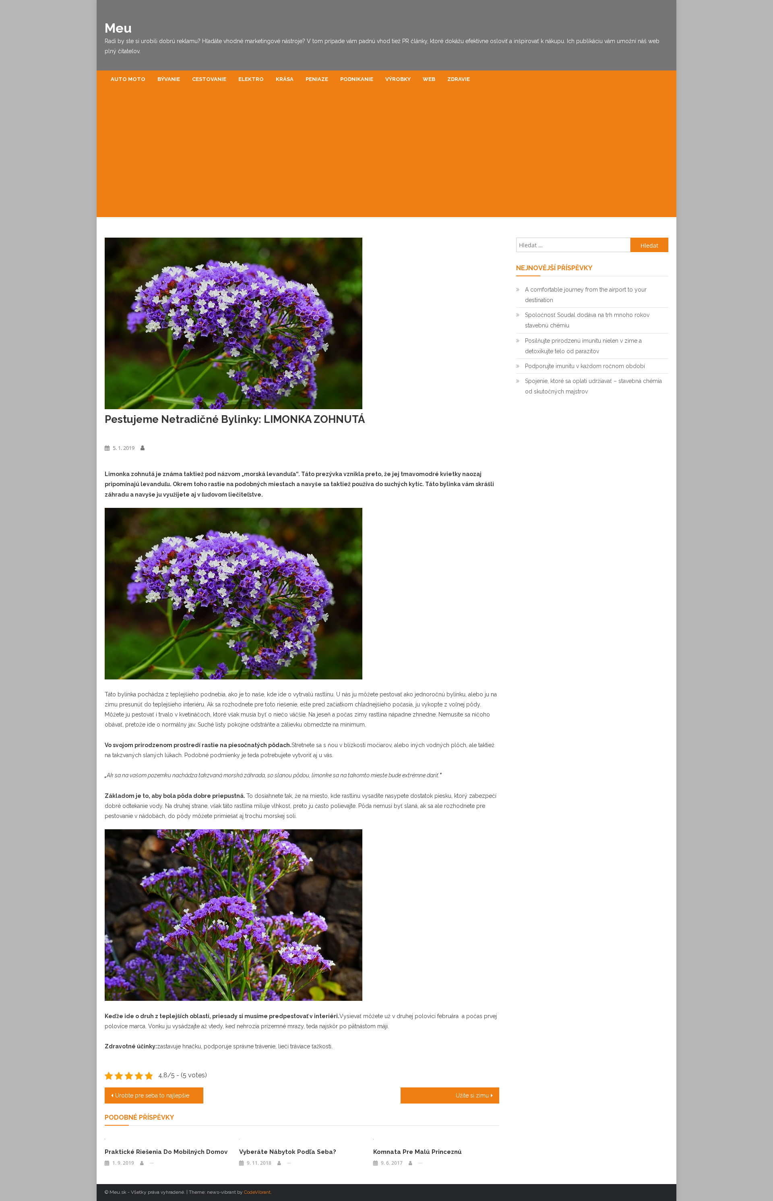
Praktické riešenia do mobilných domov (166, 1151)
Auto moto (128, 79)
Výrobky (398, 79)
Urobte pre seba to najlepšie (152, 1095)
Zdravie (458, 79)
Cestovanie (209, 79)
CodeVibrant (257, 1192)
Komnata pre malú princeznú (417, 1151)
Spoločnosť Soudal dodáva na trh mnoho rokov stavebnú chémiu (587, 320)
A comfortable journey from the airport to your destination (586, 294)
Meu (118, 28)
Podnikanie (356, 79)
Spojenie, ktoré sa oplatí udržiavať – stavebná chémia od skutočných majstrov (593, 386)
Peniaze (317, 79)
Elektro (251, 79)
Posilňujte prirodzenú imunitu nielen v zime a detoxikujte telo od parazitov (583, 346)
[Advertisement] (386, 156)
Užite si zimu (472, 1095)
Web (429, 79)
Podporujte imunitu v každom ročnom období (585, 366)
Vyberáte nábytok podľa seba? (287, 1151)
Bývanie (168, 79)
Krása (284, 79)
